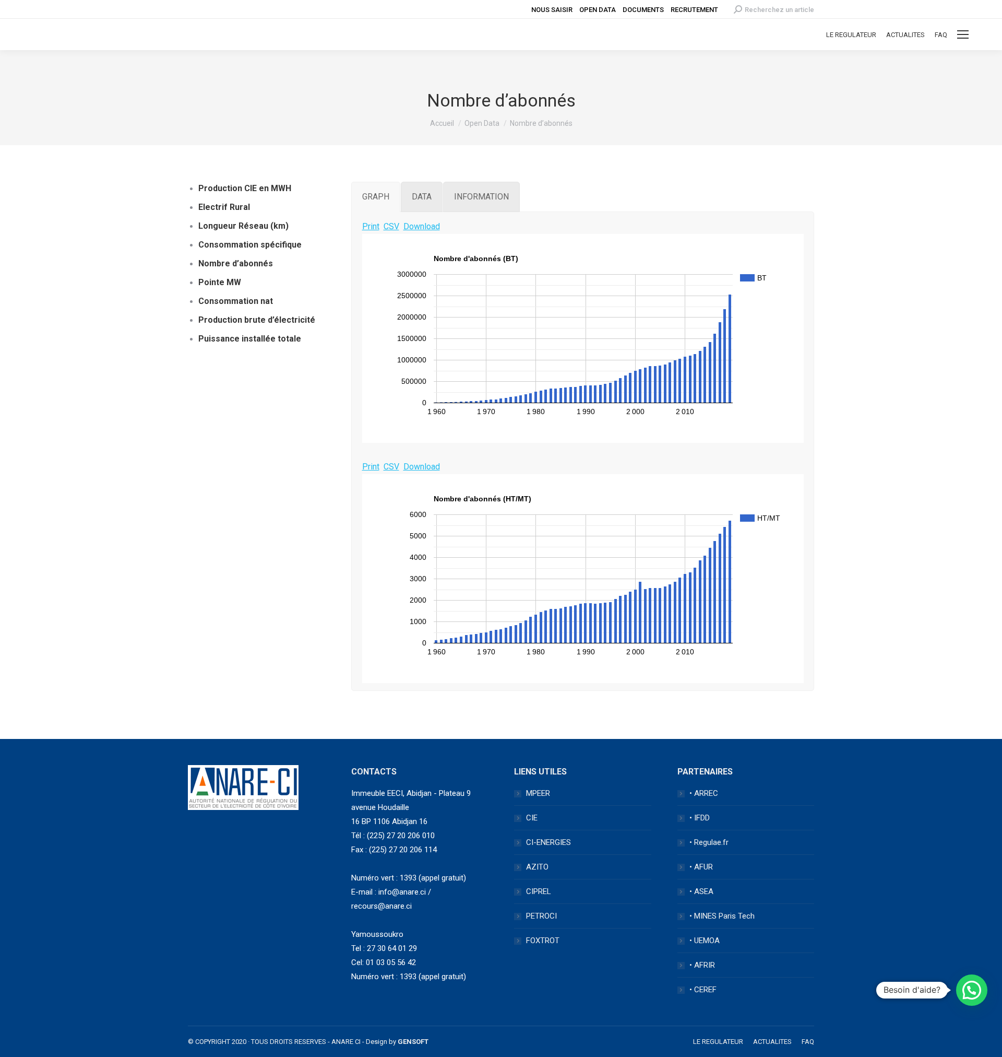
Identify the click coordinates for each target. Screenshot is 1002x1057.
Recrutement (694, 10)
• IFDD (699, 818)
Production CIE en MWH (244, 188)
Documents (643, 10)
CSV (391, 226)
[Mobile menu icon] (962, 34)
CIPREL (538, 891)
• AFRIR (702, 965)
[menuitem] (851, 34)
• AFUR (701, 867)
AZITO (537, 867)
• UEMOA (704, 940)
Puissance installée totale (249, 339)
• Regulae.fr (709, 842)
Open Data (597, 10)
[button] (971, 990)
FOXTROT (542, 940)
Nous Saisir (551, 10)
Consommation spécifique (250, 245)
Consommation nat (235, 301)
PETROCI (541, 916)
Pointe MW (219, 282)
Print (370, 226)
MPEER (538, 793)
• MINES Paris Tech (722, 916)
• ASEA (701, 891)
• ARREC (703, 793)
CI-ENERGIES (548, 842)
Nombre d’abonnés (235, 263)
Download (421, 226)
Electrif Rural (224, 207)
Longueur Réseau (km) (243, 226)
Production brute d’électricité (256, 320)
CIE (532, 818)
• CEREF (703, 989)
